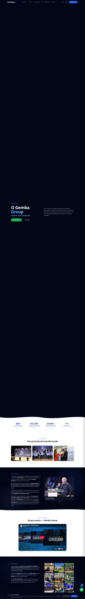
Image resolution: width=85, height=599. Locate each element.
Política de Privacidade (18, 597)
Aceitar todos (74, 596)
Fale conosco (72, 2)
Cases (30, 2)
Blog (42, 2)
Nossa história (16, 219)
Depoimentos (47, 2)
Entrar (63, 2)
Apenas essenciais (66, 596)
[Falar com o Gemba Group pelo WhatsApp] (81, 589)
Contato (53, 2)
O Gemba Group (36, 2)
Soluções (24, 2)
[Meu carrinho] (66, 2)
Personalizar (58, 596)
